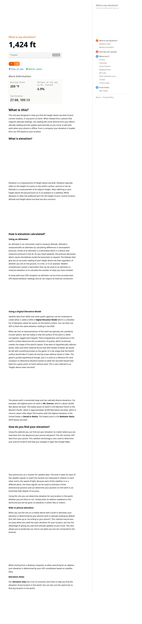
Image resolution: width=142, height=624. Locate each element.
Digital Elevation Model (46, 319)
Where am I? (104, 56)
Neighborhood (105, 69)
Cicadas (102, 79)
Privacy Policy (108, 97)
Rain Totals (103, 91)
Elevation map (104, 44)
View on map (17, 69)
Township (103, 63)
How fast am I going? (108, 52)
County (102, 60)
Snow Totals (104, 87)
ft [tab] (11, 64)
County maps (104, 83)
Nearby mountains (106, 47)
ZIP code (102, 73)
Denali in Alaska (30, 416)
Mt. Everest (48, 403)
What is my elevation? (22, 37)
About (98, 97)
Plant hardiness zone (107, 76)
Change (56, 55)
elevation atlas (19, 581)
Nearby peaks (35, 69)
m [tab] (16, 64)
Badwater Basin (67, 416)
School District (105, 66)
